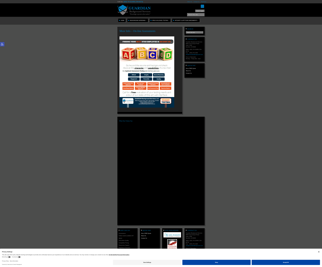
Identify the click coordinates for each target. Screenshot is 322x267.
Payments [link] (203, 1)
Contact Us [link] (196, 1)
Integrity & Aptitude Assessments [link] (186, 20)
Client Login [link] (200, 11)
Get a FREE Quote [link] (191, 68)
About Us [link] (189, 1)
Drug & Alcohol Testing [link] (160, 20)
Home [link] (122, 20)
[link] (2, 44)
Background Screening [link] (138, 20)
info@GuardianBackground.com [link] (194, 54)
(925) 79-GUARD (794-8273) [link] (133, 2)
